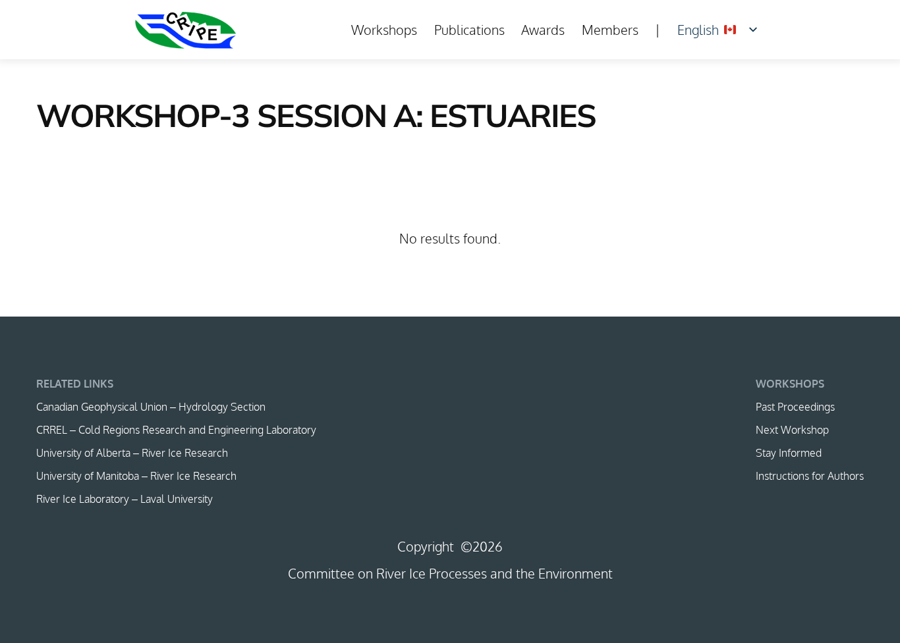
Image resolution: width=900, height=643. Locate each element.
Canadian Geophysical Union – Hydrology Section (151, 406)
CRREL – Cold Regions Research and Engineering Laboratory (176, 429)
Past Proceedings (795, 406)
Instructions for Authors (810, 475)
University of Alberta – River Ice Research (132, 452)
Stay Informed (789, 452)
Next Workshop (792, 429)
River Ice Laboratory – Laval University (124, 498)
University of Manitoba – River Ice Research (136, 475)
